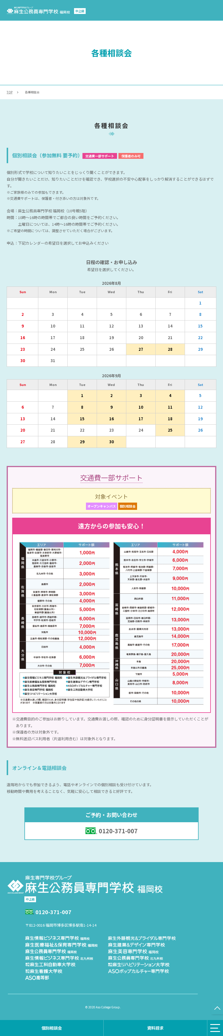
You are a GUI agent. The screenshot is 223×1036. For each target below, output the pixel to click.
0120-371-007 (118, 831)
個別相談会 (52, 1028)
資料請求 (155, 1028)
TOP (9, 92)
